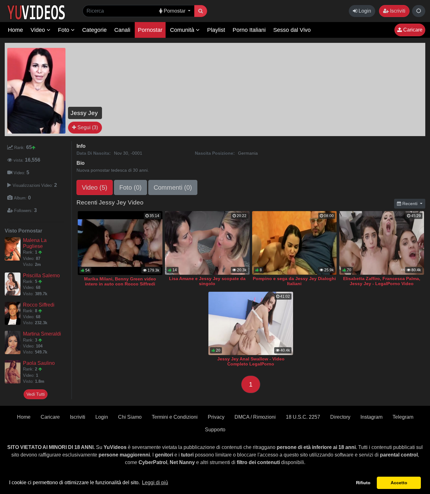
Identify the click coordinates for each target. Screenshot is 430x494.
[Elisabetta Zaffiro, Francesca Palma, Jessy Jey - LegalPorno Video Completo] (381, 243)
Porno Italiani (249, 30)
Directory (340, 417)
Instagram (371, 417)
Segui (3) (87, 127)
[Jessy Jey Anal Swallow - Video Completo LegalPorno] (250, 323)
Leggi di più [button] (155, 482)
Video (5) (94, 187)
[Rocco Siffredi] (14, 313)
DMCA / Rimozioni (255, 417)
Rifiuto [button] (363, 482)
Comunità (183, 30)
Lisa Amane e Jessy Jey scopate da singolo (207, 281)
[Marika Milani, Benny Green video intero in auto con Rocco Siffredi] (120, 243)
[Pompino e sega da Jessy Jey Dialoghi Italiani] (294, 243)
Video (39, 30)
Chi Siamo (130, 417)
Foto (64, 30)
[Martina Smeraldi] (14, 342)
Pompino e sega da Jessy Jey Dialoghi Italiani (294, 281)
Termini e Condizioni (175, 417)
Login (364, 11)
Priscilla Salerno (41, 275)
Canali (122, 30)
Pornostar (150, 30)
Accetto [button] (399, 482)
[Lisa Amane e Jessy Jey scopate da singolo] (207, 243)
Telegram (403, 417)
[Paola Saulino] (14, 371)
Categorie (94, 30)
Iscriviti (397, 11)
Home (15, 30)
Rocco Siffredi (38, 304)
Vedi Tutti (35, 394)
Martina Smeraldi (42, 333)
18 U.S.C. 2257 (303, 417)
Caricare (412, 29)
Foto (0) (130, 187)
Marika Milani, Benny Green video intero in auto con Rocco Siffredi (120, 281)
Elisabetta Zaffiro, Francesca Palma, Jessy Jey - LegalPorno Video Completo (381, 283)
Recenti (410, 203)
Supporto (215, 429)
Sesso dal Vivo (292, 30)
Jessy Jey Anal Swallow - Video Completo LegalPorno (251, 361)
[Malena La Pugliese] (14, 249)
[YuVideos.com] (36, 11)
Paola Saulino (39, 363)
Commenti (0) (173, 187)
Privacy (216, 417)
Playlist (216, 30)
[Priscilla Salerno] (14, 284)
